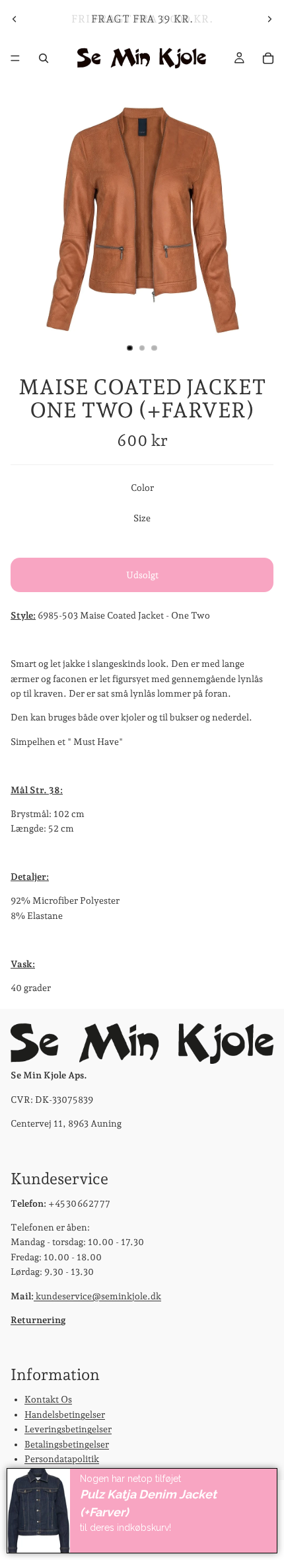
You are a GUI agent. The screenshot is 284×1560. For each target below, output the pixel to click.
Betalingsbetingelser (66, 1443)
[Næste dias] (269, 19)
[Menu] (15, 58)
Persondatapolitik (61, 1458)
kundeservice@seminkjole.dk (97, 1295)
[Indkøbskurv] (268, 58)
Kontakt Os (48, 1399)
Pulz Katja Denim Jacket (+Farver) (148, 1503)
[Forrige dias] (14, 19)
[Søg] (43, 58)
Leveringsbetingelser (68, 1429)
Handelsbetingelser (64, 1414)
